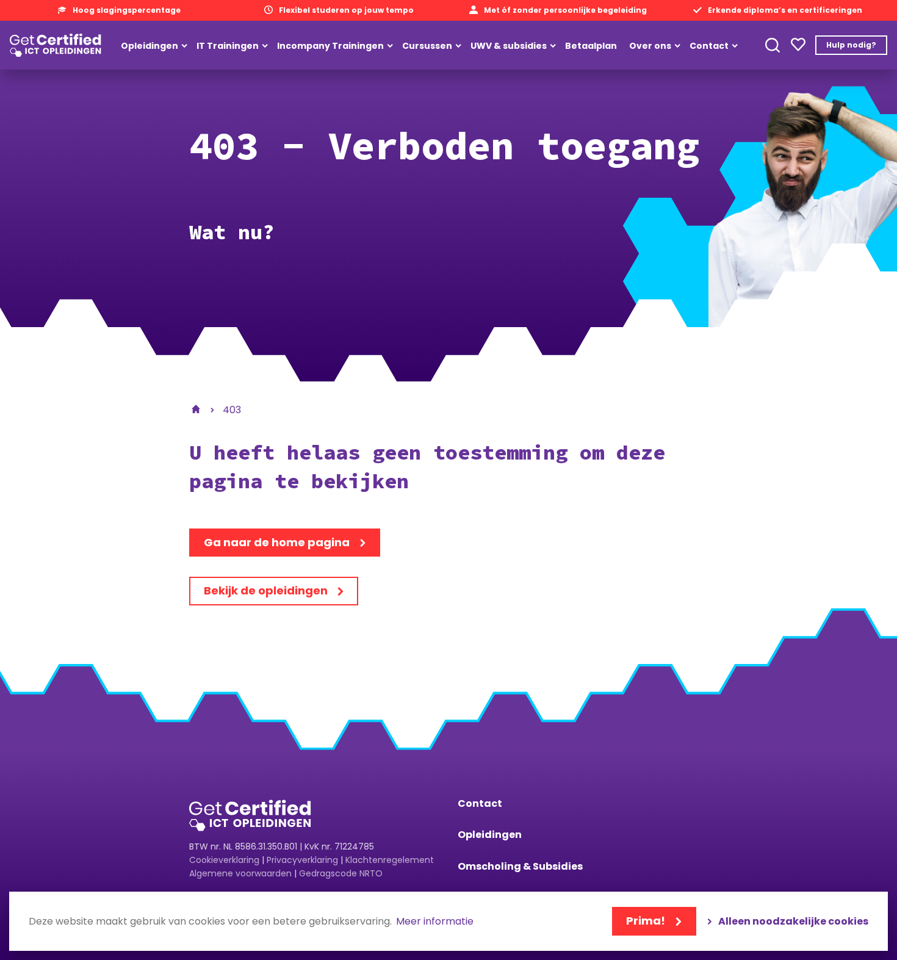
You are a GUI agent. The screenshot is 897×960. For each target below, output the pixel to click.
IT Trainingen (227, 46)
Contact (709, 46)
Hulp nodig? (851, 45)
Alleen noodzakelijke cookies (793, 921)
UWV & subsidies (508, 46)
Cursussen (427, 46)
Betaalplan (591, 46)
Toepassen (772, 45)
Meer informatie (435, 921)
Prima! (645, 920)
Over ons (650, 46)
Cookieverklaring (224, 860)
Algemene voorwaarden (240, 873)
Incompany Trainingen (330, 46)
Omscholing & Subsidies (520, 866)
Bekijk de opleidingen (266, 590)
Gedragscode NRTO (341, 873)
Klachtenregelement (389, 860)
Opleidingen (149, 46)
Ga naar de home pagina (277, 542)
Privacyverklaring (302, 860)
